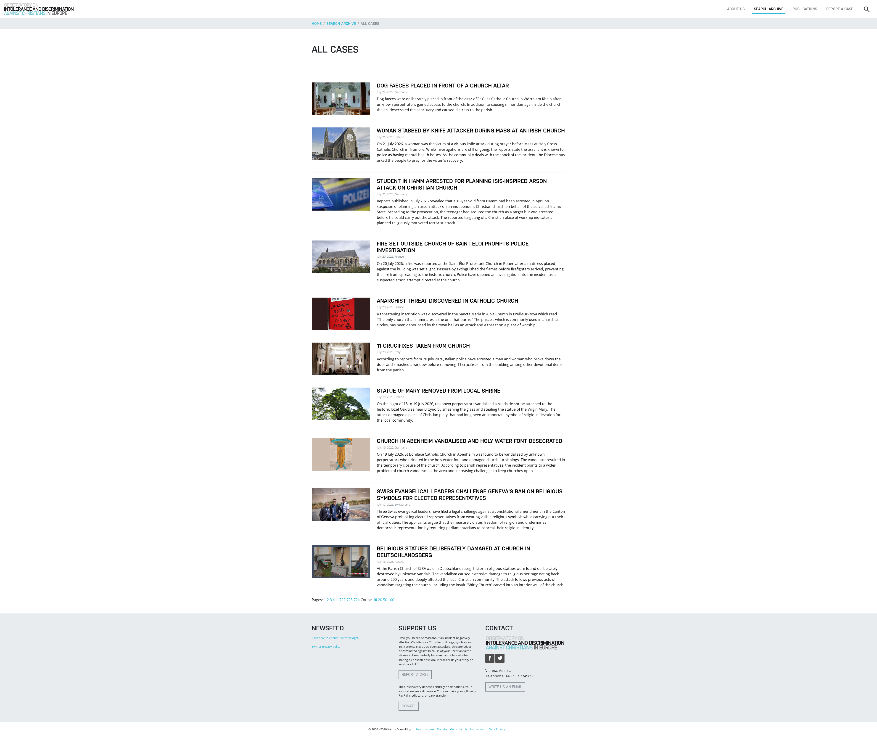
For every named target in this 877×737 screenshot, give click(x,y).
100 (391, 599)
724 (357, 599)
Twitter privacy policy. (326, 647)
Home (317, 23)
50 (385, 599)
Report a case (839, 9)
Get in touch (458, 729)
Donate (408, 706)
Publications (804, 9)
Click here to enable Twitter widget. (335, 638)
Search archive (768, 9)
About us (736, 9)
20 (380, 599)
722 (342, 599)
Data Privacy (497, 729)
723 (349, 599)
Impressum (478, 729)
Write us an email (505, 687)
